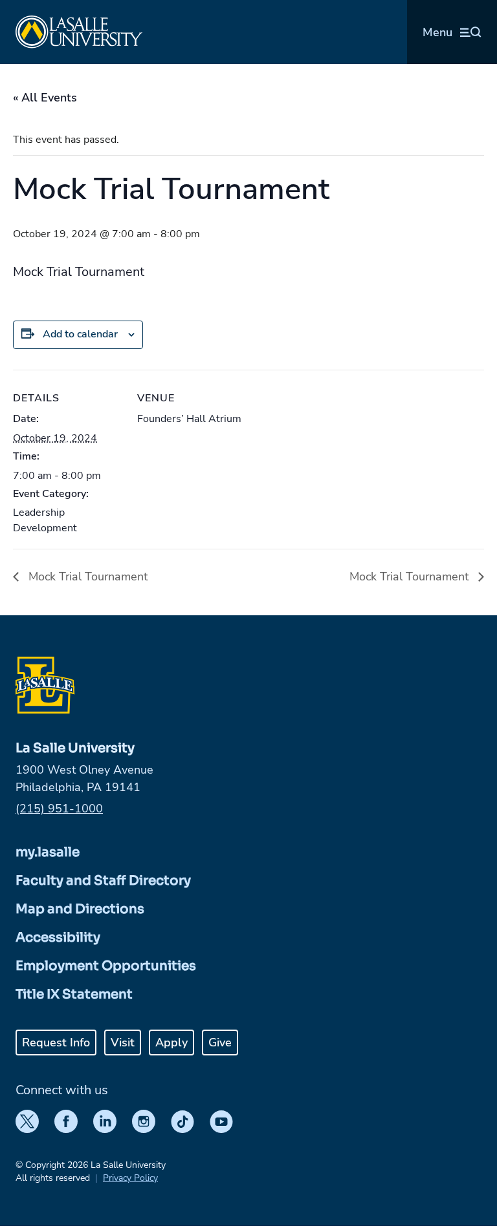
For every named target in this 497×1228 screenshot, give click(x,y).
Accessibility (58, 937)
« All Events (45, 97)
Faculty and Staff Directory (103, 881)
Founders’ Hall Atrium (189, 419)
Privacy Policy (130, 1178)
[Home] (79, 32)
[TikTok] (182, 1121)
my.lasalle (48, 852)
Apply (171, 1042)
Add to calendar (80, 334)
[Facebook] (66, 1121)
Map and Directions (80, 909)
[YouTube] (221, 1121)
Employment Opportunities (106, 966)
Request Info (56, 1042)
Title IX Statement (74, 994)
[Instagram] (143, 1121)
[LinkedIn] (104, 1121)
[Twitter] (27, 1121)
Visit (123, 1042)
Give (220, 1042)
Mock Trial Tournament (86, 576)
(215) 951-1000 (59, 808)
